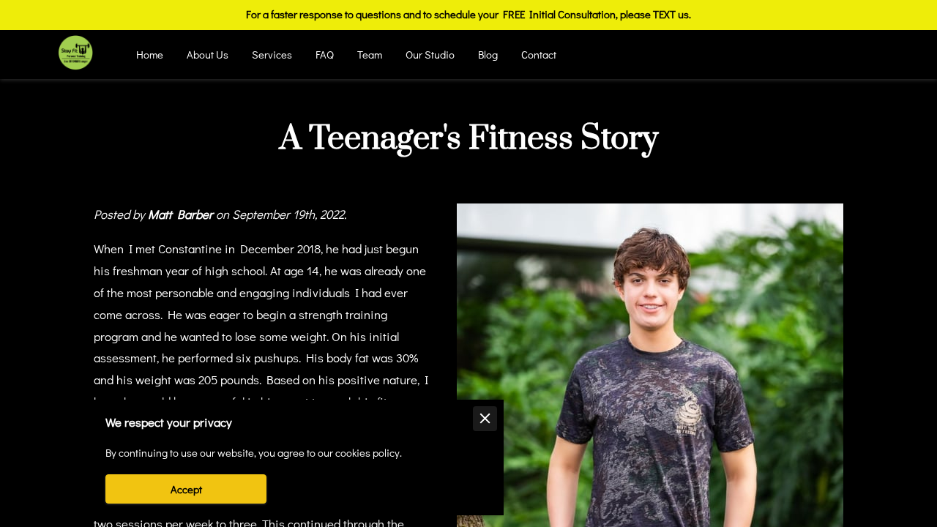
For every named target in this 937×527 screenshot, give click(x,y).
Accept (186, 489)
